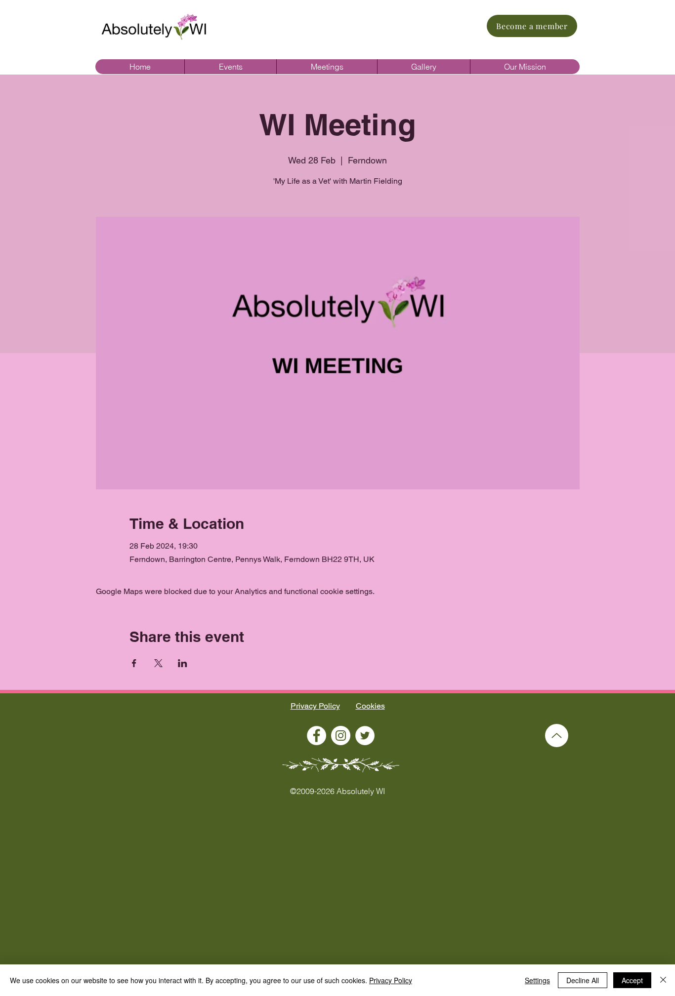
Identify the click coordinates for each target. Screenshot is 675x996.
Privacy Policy (315, 706)
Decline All (582, 980)
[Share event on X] (158, 663)
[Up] (556, 735)
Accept (632, 980)
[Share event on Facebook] (134, 663)
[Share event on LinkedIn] (182, 663)
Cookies (370, 706)
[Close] (663, 980)
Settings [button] (537, 980)
